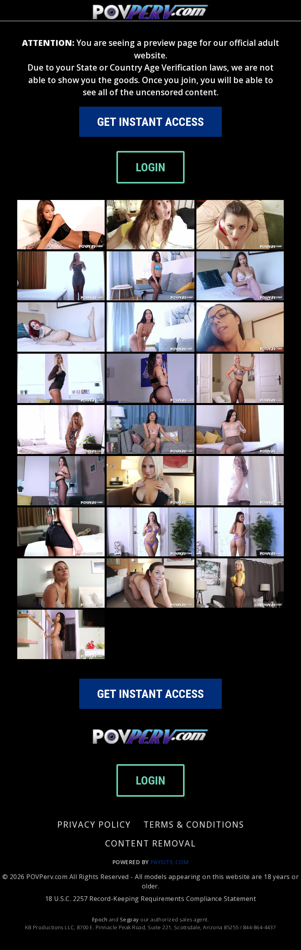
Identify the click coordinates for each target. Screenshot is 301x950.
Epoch (100, 919)
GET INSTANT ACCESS (150, 122)
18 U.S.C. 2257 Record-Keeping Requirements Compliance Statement (150, 898)
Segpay (130, 919)
